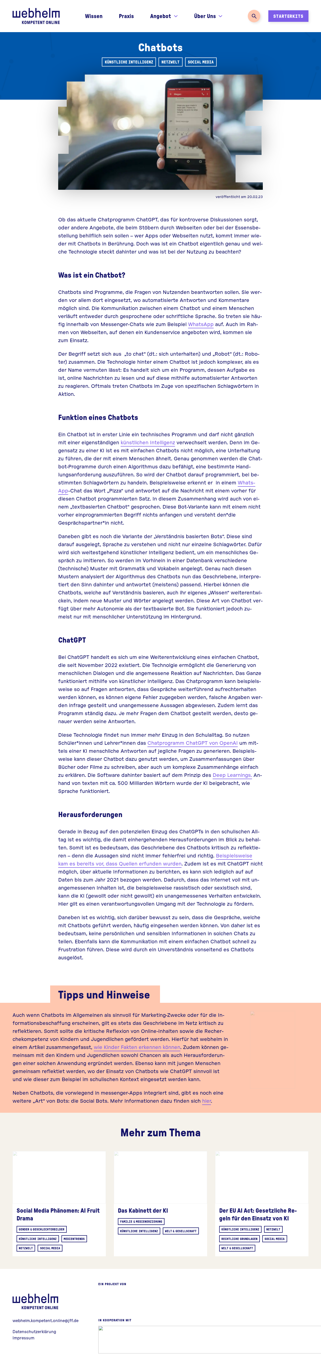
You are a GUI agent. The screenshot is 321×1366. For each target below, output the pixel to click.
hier (206, 1100)
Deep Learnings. (232, 775)
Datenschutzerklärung (34, 1331)
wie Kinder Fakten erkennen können (137, 1047)
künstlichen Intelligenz (148, 442)
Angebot (160, 15)
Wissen (94, 15)
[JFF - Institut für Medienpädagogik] (120, 1304)
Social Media (201, 62)
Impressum (23, 1337)
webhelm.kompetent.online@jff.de (45, 1320)
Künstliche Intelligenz (129, 62)
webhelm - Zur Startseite (36, 1301)
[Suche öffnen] (254, 16)
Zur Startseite (36, 16)
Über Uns (205, 15)
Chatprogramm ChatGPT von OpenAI (192, 742)
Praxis (126, 15)
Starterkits (288, 16)
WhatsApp (201, 324)
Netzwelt (171, 62)
